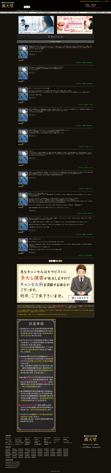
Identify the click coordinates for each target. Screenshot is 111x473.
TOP (54, 442)
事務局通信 (46, 444)
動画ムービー (46, 439)
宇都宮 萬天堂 (15, 450)
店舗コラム (46, 441)
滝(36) (23, 59)
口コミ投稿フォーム (10, 444)
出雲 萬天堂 (14, 455)
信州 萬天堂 (20, 452)
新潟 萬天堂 (14, 452)
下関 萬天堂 (20, 455)
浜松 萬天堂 (65, 452)
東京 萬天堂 (40, 450)
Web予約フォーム (18, 444)
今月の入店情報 (47, 437)
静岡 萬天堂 (59, 452)
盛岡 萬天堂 (40, 449)
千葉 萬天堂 (59, 450)
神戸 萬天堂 (52, 454)
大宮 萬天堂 (33, 450)
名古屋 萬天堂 (8, 454)
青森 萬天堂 (33, 449)
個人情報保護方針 (38, 444)
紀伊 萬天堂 (46, 454)
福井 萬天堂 (40, 452)
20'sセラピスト (57, 437)
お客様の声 (27, 439)
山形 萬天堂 (59, 449)
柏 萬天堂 (52, 450)
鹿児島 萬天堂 (27, 457)
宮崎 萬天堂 (20, 457)
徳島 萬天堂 (33, 455)
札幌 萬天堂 (14, 449)
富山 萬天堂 (33, 452)
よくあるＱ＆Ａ (57, 439)
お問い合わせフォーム (67, 442)
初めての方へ (8, 437)
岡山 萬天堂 (59, 454)
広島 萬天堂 (65, 454)
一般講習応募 (27, 442)
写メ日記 (36, 439)
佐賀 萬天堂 (59, 455)
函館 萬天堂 (27, 449)
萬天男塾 (36, 442)
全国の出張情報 (18, 441)
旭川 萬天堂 (8, 449)
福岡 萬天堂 (52, 455)
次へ (60, 261)
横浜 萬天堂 (65, 450)
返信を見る (33, 54)
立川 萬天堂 (46, 450)
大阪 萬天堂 (33, 454)
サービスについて (18, 437)
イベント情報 (8, 441)
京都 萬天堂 (27, 454)
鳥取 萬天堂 (8, 455)
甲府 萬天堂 (27, 452)
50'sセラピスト (18, 439)
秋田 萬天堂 (46, 449)
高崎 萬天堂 (8, 450)
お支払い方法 (37, 441)
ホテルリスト (56, 441)
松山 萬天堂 (40, 455)
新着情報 (65, 439)
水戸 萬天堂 (20, 450)
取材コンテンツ (28, 441)
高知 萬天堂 (46, 455)
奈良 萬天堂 (40, 454)
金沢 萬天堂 (46, 452)
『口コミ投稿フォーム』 (60, 307)
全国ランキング (9, 442)
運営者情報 (27, 444)
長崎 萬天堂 (65, 455)
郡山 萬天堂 (65, 449)
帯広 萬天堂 (20, 449)
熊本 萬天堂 (14, 457)
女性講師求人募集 (47, 442)
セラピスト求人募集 (19, 442)
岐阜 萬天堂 (52, 452)
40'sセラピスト (9, 439)
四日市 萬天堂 (15, 454)
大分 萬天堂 (8, 457)
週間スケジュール (38, 437)
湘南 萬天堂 (8, 452)
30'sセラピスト (66, 437)
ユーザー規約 (66, 441)
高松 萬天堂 (27, 455)
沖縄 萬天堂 (33, 457)
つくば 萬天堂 (27, 450)
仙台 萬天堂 (52, 449)
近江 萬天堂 (20, 454)
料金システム (27, 437)
